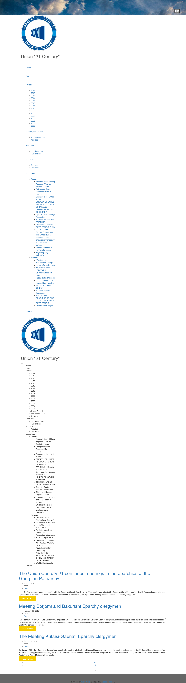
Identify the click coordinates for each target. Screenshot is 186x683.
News (26, 588)
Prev (95, 662)
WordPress (85, 681)
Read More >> (27, 598)
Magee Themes (108, 681)
